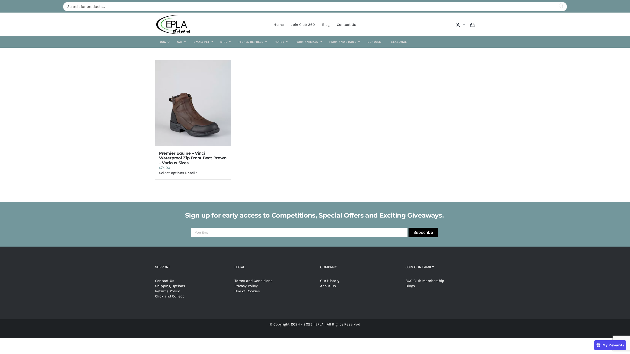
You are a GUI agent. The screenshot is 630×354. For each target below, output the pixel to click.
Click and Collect (169, 296)
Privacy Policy (246, 286)
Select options (171, 173)
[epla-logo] (174, 16)
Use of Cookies (247, 291)
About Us (328, 286)
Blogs (410, 286)
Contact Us (164, 281)
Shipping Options (170, 286)
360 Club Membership (425, 281)
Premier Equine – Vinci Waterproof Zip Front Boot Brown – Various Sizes (193, 158)
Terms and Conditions (254, 281)
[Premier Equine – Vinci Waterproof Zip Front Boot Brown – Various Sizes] (193, 103)
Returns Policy (167, 291)
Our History (329, 281)
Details (191, 173)
